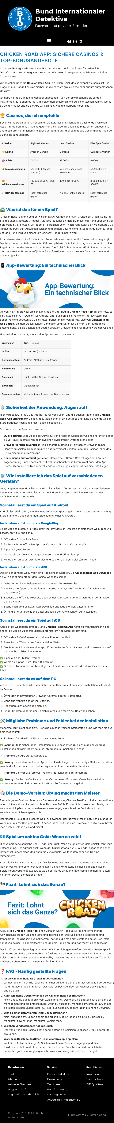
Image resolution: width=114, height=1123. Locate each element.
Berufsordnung (57, 1089)
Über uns (14, 1079)
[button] (49, 40)
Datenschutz (94, 1079)
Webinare (53, 1084)
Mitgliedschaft (17, 1089)
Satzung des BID (58, 1094)
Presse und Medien (59, 1074)
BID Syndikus (94, 1084)
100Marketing (97, 1114)
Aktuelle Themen (19, 1084)
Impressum (94, 1074)
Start (11, 1074)
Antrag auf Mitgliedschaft (63, 1099)
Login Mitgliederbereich (23, 1094)
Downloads (54, 1079)
